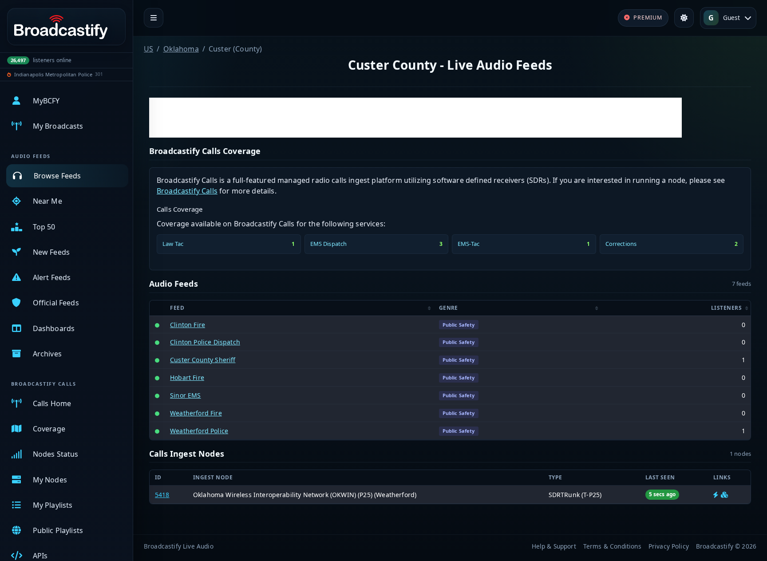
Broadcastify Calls (187, 191)
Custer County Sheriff (202, 360)
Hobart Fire (187, 377)
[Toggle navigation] (153, 18)
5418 (162, 494)
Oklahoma (181, 49)
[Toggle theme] (684, 18)
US (148, 49)
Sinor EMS (185, 395)
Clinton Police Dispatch (205, 342)
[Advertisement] (415, 118)
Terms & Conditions (612, 546)
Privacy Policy (668, 546)
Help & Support (554, 546)
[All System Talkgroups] (724, 494)
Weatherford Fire (196, 413)
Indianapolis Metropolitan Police (53, 74)
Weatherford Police (199, 431)
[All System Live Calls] (715, 494)
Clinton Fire (187, 324)
